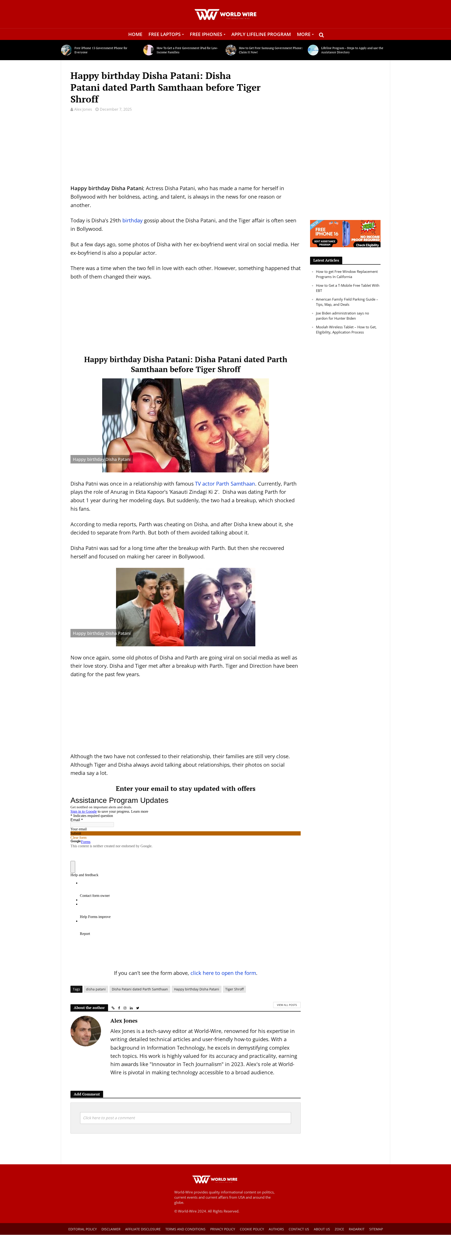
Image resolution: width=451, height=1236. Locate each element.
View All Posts (287, 1005)
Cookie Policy (252, 1229)
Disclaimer (111, 1229)
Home (135, 34)
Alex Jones (83, 109)
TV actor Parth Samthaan (225, 483)
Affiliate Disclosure (143, 1229)
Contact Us (299, 1229)
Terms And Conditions (185, 1229)
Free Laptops (164, 34)
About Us (322, 1229)
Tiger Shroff (234, 989)
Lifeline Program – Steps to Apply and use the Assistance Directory (352, 50)
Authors (276, 1229)
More (304, 34)
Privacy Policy (222, 1229)
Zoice (339, 1229)
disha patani (96, 989)
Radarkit (357, 1229)
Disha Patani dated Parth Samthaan (140, 989)
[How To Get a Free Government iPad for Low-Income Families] (148, 50)
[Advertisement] (185, 151)
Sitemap (376, 1229)
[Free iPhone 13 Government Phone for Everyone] (66, 50)
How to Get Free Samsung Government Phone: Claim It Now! (271, 50)
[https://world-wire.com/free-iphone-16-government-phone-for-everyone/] (345, 233)
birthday (132, 220)
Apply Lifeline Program (261, 34)
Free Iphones (206, 34)
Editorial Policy (82, 1229)
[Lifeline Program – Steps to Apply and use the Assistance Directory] (313, 50)
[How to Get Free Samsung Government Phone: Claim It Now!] (231, 50)
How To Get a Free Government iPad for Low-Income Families (187, 50)
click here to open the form (223, 972)
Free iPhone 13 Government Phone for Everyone (100, 50)
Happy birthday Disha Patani (196, 989)
